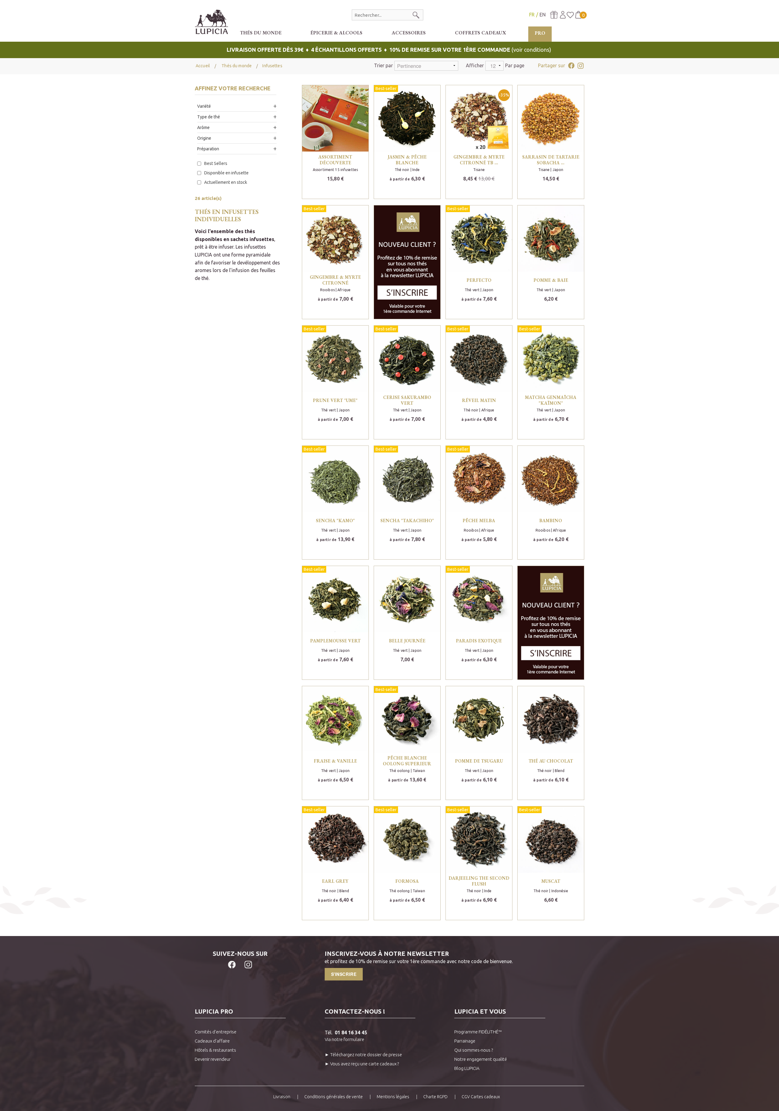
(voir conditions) (389, 50)
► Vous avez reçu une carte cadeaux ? (362, 1063)
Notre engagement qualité (480, 1059)
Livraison (281, 1096)
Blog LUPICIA (467, 1068)
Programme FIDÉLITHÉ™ (478, 1031)
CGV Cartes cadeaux (481, 1096)
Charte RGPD (435, 1096)
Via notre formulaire (344, 1039)
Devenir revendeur (213, 1059)
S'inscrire (344, 974)
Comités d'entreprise (215, 1031)
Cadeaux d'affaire (212, 1040)
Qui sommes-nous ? (473, 1050)
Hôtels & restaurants (215, 1050)
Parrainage (464, 1040)
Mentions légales (393, 1096)
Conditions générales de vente (333, 1096)
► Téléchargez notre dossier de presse (363, 1054)
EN (543, 14)
